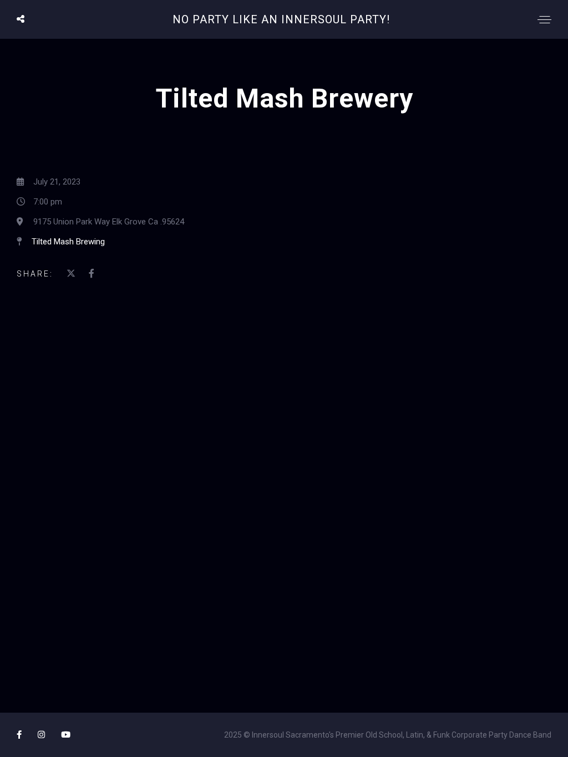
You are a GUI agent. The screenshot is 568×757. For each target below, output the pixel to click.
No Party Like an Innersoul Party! (281, 19)
